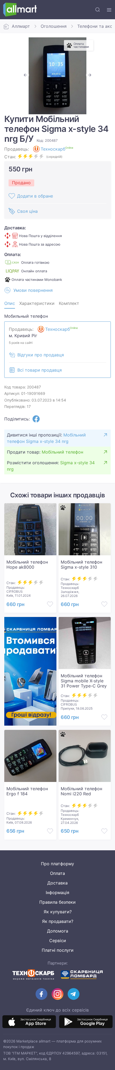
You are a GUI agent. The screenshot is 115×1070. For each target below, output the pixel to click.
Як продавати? (57, 921)
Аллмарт (21, 26)
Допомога (57, 931)
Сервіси (57, 940)
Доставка (57, 883)
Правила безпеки (57, 902)
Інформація (57, 892)
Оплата (57, 873)
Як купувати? (58, 911)
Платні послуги (58, 950)
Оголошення (54, 26)
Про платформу (57, 863)
